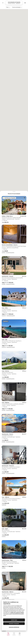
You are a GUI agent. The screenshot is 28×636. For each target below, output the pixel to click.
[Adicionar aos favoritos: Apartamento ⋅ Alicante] (24, 258)
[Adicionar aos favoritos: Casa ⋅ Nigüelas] (24, 384)
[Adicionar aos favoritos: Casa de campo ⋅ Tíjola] (24, 542)
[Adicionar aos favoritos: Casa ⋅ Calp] (24, 321)
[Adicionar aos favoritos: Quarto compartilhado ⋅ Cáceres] (24, 226)
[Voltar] (3, 2)
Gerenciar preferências (14, 627)
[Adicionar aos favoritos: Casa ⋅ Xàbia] (24, 289)
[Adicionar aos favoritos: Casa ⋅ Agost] (24, 510)
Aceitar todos (14, 620)
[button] (5, 222)
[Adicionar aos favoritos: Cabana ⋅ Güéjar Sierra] (24, 198)
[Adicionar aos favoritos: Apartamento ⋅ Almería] (24, 416)
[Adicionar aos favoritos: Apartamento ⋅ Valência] (24, 573)
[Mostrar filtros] (25, 2)
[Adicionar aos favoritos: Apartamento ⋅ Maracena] (24, 447)
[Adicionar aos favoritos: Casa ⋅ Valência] (24, 479)
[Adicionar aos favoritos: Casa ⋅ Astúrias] (24, 353)
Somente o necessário (14, 623)
